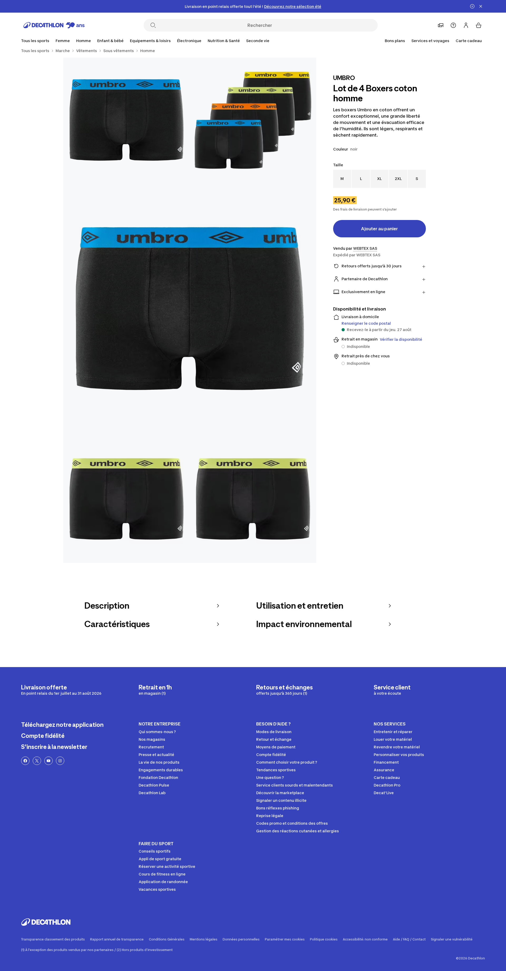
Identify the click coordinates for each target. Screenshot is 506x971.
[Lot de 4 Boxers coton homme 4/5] (126, 500)
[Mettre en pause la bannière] (472, 6)
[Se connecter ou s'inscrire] (466, 25)
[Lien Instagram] (60, 761)
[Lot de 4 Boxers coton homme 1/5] (253, 121)
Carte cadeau (469, 40)
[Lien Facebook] (25, 761)
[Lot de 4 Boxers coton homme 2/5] (126, 121)
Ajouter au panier (379, 228)
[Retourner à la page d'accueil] (54, 25)
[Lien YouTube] (48, 761)
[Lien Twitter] (37, 761)
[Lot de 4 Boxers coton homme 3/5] (189, 310)
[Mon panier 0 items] (478, 25)
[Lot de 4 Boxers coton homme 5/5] (253, 500)
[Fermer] (480, 6)
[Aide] (453, 25)
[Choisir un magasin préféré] (440, 25)
